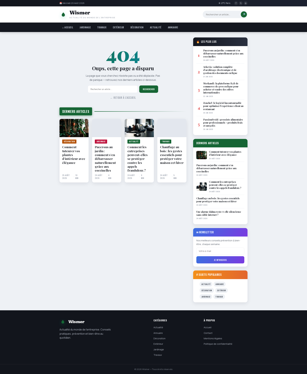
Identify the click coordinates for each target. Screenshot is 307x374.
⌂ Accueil (67, 27)
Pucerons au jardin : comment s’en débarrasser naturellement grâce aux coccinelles (105, 158)
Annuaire (173, 27)
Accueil (207, 327)
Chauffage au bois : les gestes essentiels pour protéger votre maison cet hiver (172, 155)
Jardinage (85, 27)
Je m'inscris (220, 259)
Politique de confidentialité (218, 343)
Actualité (155, 27)
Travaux (101, 27)
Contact (208, 332)
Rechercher (149, 89)
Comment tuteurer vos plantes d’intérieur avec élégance (73, 155)
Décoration (137, 27)
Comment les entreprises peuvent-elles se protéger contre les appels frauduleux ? (137, 158)
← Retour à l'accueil (123, 98)
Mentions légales (213, 338)
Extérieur (118, 27)
